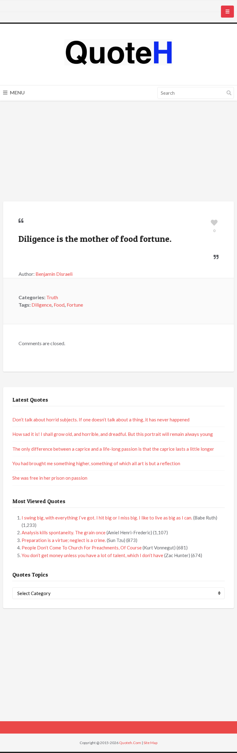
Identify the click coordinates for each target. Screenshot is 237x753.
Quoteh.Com (130, 742)
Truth (52, 297)
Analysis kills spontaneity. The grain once (64, 532)
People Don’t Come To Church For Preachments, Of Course (82, 547)
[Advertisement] (118, 152)
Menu (17, 92)
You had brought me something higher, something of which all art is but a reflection (96, 463)
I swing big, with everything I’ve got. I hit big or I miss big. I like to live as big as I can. (107, 517)
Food (59, 305)
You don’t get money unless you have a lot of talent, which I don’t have (92, 555)
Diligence (41, 305)
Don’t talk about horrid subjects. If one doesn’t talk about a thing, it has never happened (100, 419)
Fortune (75, 305)
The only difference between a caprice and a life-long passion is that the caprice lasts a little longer (113, 449)
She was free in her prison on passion (49, 478)
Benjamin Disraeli (54, 274)
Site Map (150, 742)
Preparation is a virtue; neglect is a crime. (64, 540)
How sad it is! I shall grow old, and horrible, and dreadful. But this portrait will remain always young (112, 434)
